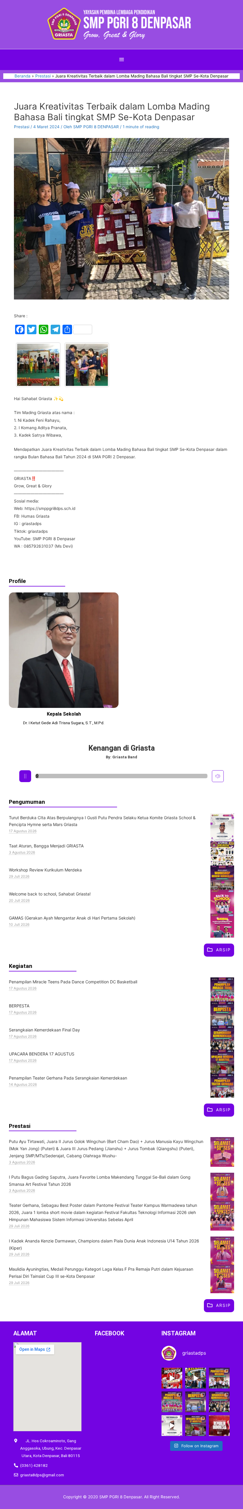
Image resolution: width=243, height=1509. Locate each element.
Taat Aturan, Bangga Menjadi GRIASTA (46, 845)
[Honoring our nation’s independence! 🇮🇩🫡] (195, 1425)
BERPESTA (19, 1005)
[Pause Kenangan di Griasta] (25, 776)
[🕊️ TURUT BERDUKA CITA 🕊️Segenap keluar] (172, 1425)
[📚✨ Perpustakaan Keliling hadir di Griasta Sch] (195, 1378)
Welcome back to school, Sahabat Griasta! (50, 893)
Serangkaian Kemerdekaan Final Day (44, 1029)
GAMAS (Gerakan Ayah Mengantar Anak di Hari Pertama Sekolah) (72, 917)
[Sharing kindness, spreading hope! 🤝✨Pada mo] (195, 1401)
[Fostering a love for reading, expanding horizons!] (219, 1378)
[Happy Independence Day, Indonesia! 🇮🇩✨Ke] (219, 1425)
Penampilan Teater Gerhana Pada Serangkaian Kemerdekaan (68, 1077)
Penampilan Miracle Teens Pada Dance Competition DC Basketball (73, 981)
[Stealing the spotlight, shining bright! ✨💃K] (172, 1401)
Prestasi (21, 126)
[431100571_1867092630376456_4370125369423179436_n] (38, 365)
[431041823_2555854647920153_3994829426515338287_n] (87, 365)
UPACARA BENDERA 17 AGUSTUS (41, 1053)
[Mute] (218, 776)
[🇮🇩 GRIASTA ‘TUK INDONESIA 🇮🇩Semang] (172, 1378)
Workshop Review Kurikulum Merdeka (45, 869)
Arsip (223, 949)
